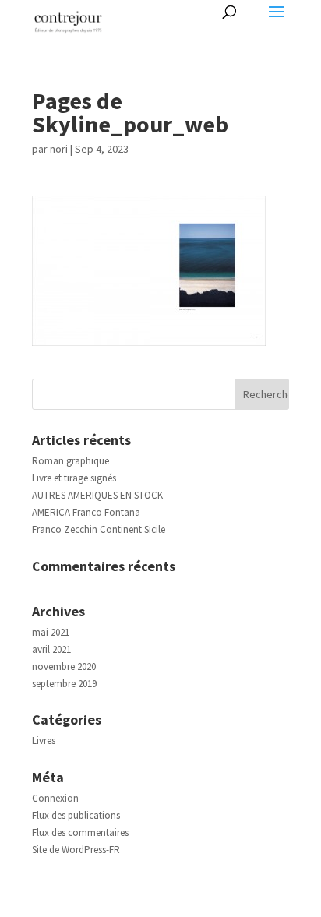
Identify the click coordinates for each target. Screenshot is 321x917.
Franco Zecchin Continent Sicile (98, 529)
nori (59, 149)
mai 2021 (50, 632)
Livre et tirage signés (74, 478)
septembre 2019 (64, 683)
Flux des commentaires (80, 832)
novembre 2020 (64, 666)
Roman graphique (70, 460)
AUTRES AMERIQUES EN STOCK (97, 495)
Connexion (55, 798)
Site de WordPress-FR (76, 849)
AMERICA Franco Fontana (86, 512)
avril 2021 (51, 649)
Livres (43, 740)
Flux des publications (76, 815)
